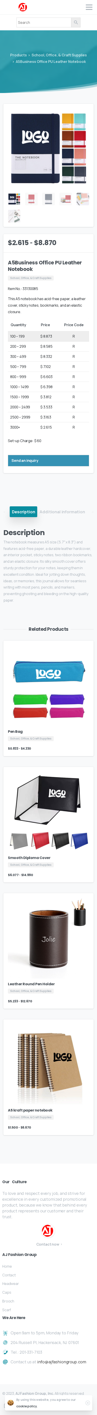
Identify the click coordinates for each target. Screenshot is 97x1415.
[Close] (87, 1403)
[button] (86, 111)
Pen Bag (15, 731)
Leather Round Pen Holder (31, 984)
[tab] (23, 511)
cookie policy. (27, 1406)
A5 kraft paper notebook (30, 1110)
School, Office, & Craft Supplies (59, 55)
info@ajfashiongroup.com (61, 1361)
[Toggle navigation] (89, 7)
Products (18, 55)
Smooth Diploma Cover (29, 857)
